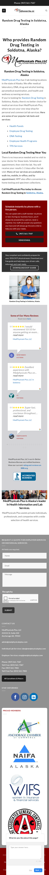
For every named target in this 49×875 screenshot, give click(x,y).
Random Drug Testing (33, 97)
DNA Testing (16, 136)
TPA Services (16, 146)
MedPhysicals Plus (11, 80)
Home (5, 855)
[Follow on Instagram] (24, 697)
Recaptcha (7, 591)
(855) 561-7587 (16, 665)
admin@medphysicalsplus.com (14, 642)
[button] (4, 11)
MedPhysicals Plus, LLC (22, 339)
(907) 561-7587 (28, 3)
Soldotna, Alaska (34, 192)
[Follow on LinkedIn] (33, 697)
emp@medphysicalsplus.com (31, 655)
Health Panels (16, 126)
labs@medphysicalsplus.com (34, 648)
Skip (30, 870)
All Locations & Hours (13, 678)
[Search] (46, 10)
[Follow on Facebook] (15, 697)
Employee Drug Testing (21, 131)
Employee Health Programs (23, 141)
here (29, 319)
